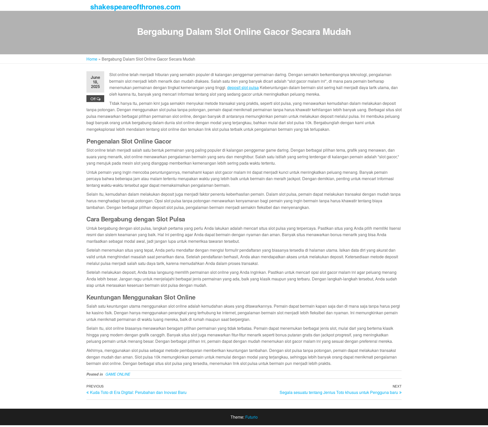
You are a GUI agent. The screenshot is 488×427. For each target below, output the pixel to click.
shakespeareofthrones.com (135, 6)
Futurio (251, 417)
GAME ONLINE (117, 374)
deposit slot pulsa (243, 87)
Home (91, 59)
